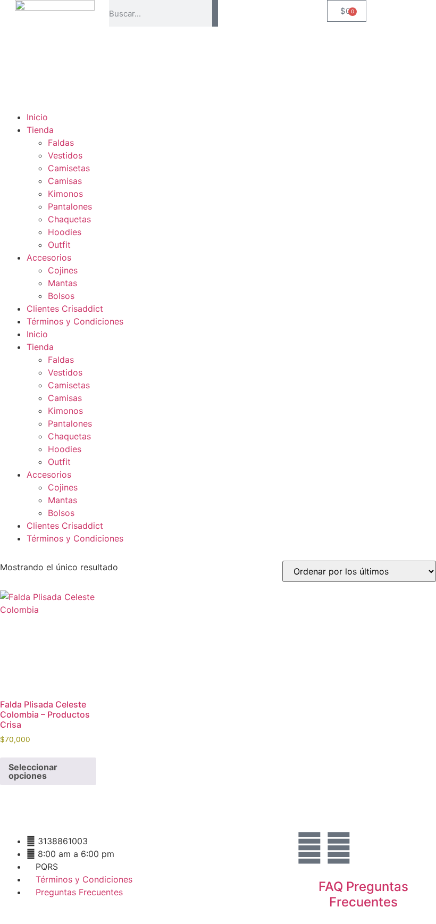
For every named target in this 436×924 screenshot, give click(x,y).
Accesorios (49, 257)
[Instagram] (309, 848)
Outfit (59, 244)
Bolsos (61, 295)
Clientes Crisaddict (65, 308)
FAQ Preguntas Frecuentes (363, 894)
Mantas (62, 283)
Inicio (37, 117)
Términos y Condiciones (75, 321)
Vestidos (65, 155)
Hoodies (64, 232)
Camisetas (69, 168)
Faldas (61, 142)
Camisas (65, 181)
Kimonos (65, 193)
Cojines (63, 270)
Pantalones (70, 206)
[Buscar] (215, 13)
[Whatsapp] (338, 848)
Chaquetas (69, 219)
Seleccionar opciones (33, 771)
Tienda (40, 129)
